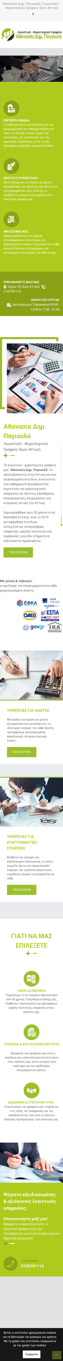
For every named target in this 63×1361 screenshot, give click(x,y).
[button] (4, 69)
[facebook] (33, 14)
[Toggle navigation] (4, 52)
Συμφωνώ (31, 1354)
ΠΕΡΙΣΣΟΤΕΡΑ (18, 552)
